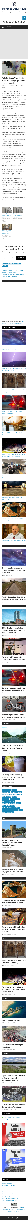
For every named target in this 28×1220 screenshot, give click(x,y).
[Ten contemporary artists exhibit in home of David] (7, 227)
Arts (4, 87)
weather (19, 792)
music (20, 794)
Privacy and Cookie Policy (8, 1185)
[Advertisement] (14, 44)
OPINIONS (5, 998)
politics (18, 803)
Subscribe (21, 258)
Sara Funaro (5, 799)
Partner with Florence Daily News (10, 1198)
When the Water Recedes (11, 1020)
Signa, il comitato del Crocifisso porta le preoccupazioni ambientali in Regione (13, 1078)
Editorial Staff (21, 85)
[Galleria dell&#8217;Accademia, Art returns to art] (18, 210)
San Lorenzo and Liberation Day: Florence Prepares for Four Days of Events (13, 929)
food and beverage (12, 794)
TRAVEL (5, 666)
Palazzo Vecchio (6, 796)
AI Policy (4, 1188)
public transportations (8, 805)
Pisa (13, 801)
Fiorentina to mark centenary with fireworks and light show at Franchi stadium (14, 989)
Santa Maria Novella (7, 807)
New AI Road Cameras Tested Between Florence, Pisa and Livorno (12, 748)
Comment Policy (6, 1196)
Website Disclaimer (7, 1183)
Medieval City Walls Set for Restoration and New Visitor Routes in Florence (12, 842)
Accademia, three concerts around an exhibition (6, 215)
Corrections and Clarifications (9, 1194)
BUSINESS (5, 606)
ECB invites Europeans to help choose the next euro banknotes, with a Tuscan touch (14, 630)
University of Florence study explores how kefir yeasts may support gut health (13, 777)
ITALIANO (5, 1053)
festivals (16, 807)
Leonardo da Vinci (15, 799)
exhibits (4, 263)
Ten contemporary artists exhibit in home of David (6, 232)
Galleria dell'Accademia (14, 263)
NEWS (4, 546)
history (4, 801)
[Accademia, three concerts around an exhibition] (7, 210)
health (21, 810)
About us (4, 1190)
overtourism (5, 810)
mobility (14, 796)
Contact (4, 1192)
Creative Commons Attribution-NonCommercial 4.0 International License (14, 1209)
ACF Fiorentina (6, 792)
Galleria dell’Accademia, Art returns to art (18, 215)
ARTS (4, 818)
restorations (14, 810)
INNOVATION (6, 723)
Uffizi (3, 790)
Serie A (4, 794)
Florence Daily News (14, 8)
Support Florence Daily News (9, 1200)
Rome (9, 801)
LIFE (4, 878)
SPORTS (5, 938)
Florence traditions (7, 812)
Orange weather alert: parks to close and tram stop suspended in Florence (13, 570)
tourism (14, 790)
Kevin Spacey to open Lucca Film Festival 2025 (14, 540)
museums (4, 265)
